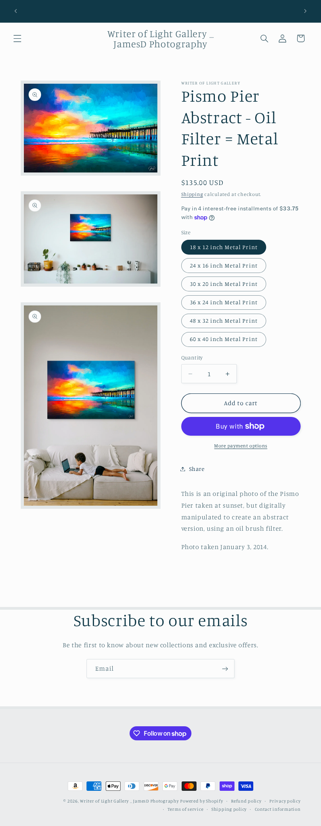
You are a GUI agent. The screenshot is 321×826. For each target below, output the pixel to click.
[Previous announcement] (15, 11)
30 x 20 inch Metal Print (224, 283)
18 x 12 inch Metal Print (224, 247)
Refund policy (246, 801)
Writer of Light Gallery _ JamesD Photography (129, 801)
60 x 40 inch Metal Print (224, 339)
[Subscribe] (225, 668)
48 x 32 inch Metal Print (224, 320)
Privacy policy (284, 801)
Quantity (192, 357)
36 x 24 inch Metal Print (224, 302)
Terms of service (186, 809)
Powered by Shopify (201, 801)
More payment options (240, 446)
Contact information (278, 809)
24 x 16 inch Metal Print (224, 265)
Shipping (192, 194)
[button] (17, 38)
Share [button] (197, 468)
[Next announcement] (305, 11)
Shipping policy (229, 809)
